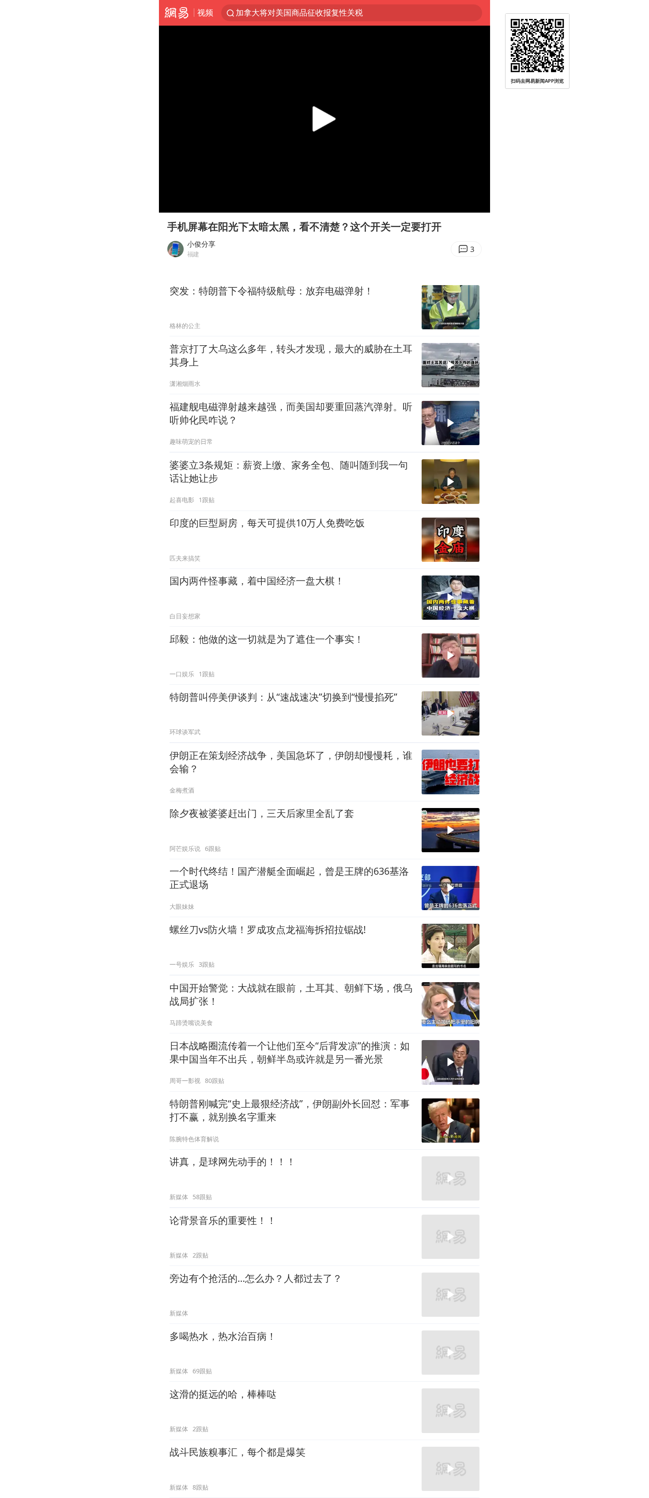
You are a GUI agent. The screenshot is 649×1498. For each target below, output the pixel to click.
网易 (176, 13)
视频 (205, 12)
